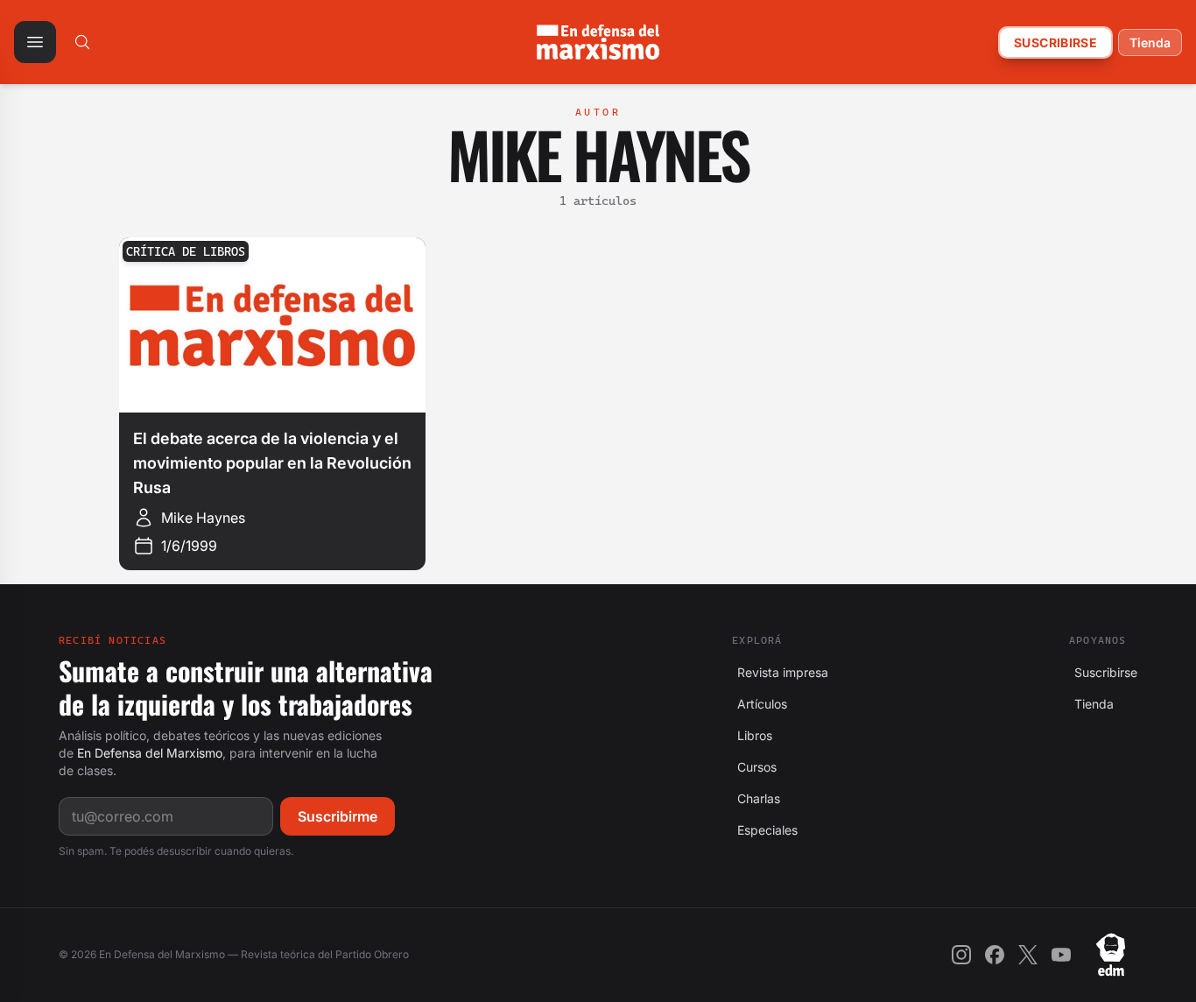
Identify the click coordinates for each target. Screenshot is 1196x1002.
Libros (752, 735)
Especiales (765, 829)
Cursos (754, 766)
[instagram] (961, 954)
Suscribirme (337, 816)
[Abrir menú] (35, 42)
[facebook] (994, 954)
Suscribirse (1055, 42)
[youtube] (1061, 954)
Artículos (759, 703)
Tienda (1150, 42)
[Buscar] (82, 42)
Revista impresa (780, 672)
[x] (1028, 954)
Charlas (756, 798)
